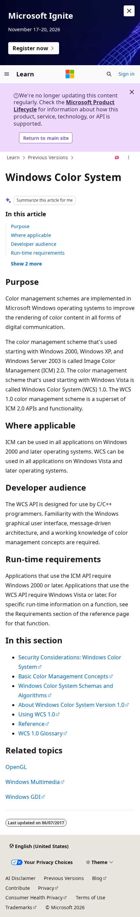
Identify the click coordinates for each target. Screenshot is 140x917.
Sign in (127, 74)
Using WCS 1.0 (36, 714)
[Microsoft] (70, 74)
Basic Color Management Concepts (63, 676)
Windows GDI (22, 797)
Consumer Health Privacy (34, 897)
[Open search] (109, 74)
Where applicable (31, 235)
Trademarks (18, 907)
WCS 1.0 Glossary (40, 733)
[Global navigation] (7, 74)
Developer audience (33, 244)
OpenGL (16, 767)
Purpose (20, 226)
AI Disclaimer (20, 878)
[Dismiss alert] (129, 10)
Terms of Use (90, 897)
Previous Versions (48, 157)
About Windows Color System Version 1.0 (71, 705)
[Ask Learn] (117, 157)
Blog (97, 878)
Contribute (17, 888)
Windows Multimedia (32, 782)
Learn (13, 157)
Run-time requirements (38, 253)
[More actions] (129, 157)
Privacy (46, 888)
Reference (31, 724)
